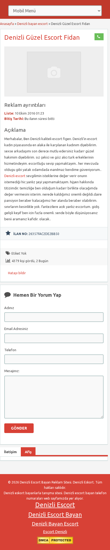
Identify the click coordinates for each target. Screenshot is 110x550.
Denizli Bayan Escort (55, 524)
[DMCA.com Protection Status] (55, 543)
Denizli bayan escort (32, 23)
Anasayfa (7, 23)
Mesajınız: (11, 371)
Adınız (9, 308)
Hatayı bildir (17, 273)
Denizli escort (14, 176)
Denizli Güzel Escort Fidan (42, 37)
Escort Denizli (55, 532)
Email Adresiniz (16, 329)
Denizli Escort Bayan (55, 514)
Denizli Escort (55, 504)
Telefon (10, 350)
